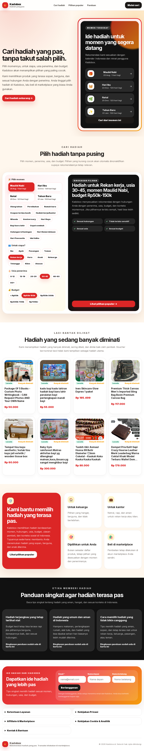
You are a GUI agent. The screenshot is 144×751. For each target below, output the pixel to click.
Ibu (11, 251)
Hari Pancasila (17, 238)
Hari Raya (45, 219)
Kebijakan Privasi (88, 712)
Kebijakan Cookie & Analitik (94, 721)
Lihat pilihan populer (22, 554)
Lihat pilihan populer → (103, 303)
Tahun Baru (47, 197)
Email (61, 674)
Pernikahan (33, 206)
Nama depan (93, 674)
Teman (47, 251)
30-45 (45, 276)
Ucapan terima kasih (20, 213)
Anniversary (29, 219)
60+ (12, 283)
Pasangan (34, 251)
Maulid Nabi (18, 187)
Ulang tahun (16, 206)
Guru (29, 257)
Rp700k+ (33, 302)
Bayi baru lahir (17, 225)
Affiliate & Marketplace (21, 721)
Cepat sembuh (37, 225)
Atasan (39, 263)
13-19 (22, 276)
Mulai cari (133, 5)
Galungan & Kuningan (21, 232)
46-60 (56, 276)
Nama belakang (119, 674)
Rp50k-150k (29, 295)
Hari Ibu (47, 187)
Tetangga (15, 263)
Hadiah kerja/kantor (46, 213)
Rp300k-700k (17, 302)
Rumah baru (50, 206)
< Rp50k (14, 295)
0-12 (12, 276)
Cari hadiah (59, 5)
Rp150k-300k (47, 295)
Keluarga (52, 257)
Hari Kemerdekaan (46, 232)
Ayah (21, 251)
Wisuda (14, 219)
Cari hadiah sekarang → (19, 98)
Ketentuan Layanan (18, 712)
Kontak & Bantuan (17, 730)
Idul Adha (34, 238)
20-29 (33, 276)
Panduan (91, 5)
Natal (19, 197)
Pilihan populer (76, 5)
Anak (40, 257)
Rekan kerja (16, 257)
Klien (27, 263)
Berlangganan (69, 687)
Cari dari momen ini (109, 120)
